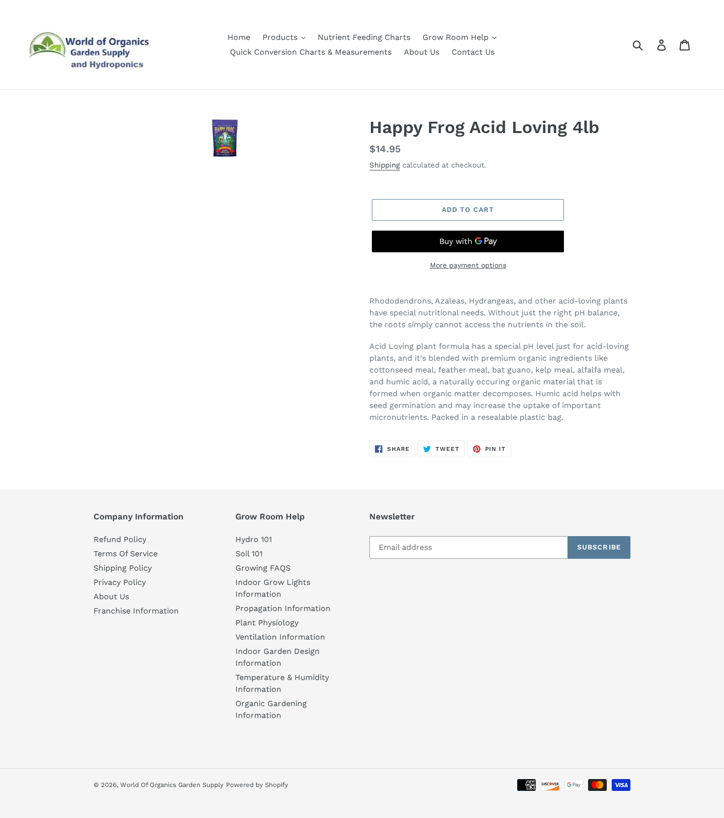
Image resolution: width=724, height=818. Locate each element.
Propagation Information (282, 608)
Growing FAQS (263, 568)
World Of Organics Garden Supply (172, 784)
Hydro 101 (253, 539)
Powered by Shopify (257, 784)
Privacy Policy (120, 582)
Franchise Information (136, 610)
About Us (111, 596)
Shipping (384, 165)
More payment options (468, 265)
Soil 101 (249, 553)
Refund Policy (120, 539)
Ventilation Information (280, 637)
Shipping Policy (123, 568)
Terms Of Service (126, 553)
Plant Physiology (266, 622)
